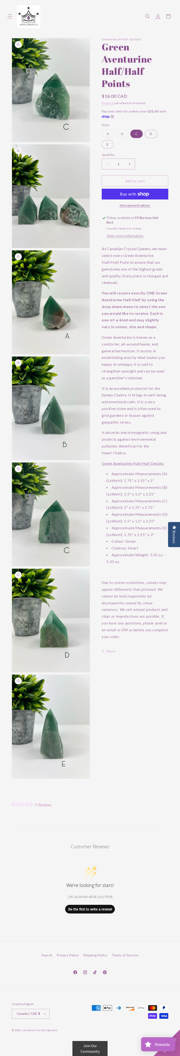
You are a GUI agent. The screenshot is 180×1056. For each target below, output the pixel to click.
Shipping (107, 103)
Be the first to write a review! (90, 909)
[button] (10, 16)
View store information (125, 236)
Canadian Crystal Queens (40, 1030)
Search (46, 955)
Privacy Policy (68, 955)
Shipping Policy (95, 955)
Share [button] (111, 651)
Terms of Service (125, 955)
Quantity (108, 155)
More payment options (135, 205)
